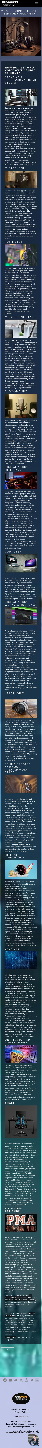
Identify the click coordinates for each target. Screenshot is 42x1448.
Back (8, 1349)
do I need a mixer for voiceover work (18, 1296)
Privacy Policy (21, 1412)
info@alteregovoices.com (24, 1424)
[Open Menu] (37, 2)
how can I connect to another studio (20, 1300)
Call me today (10, 1337)
